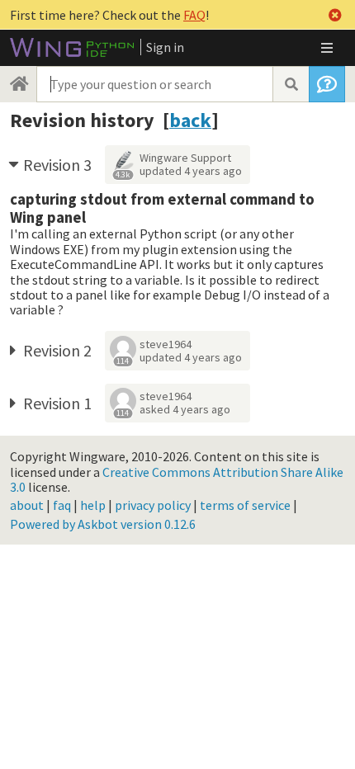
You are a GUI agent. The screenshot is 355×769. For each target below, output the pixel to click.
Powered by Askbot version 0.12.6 (103, 524)
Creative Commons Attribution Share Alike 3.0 (176, 479)
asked (185, 409)
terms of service (245, 505)
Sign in (165, 47)
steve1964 (166, 344)
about (27, 505)
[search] (290, 84)
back (190, 120)
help (93, 505)
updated (191, 170)
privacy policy (153, 505)
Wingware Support (185, 157)
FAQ (194, 15)
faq (62, 505)
